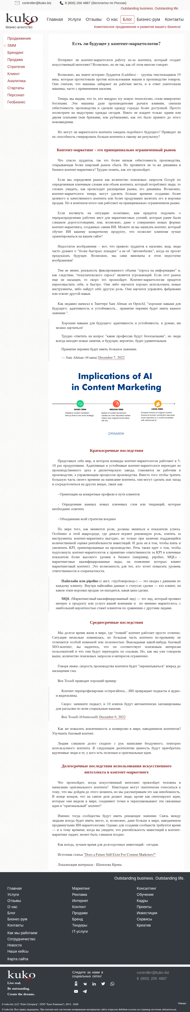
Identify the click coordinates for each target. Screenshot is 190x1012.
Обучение (145, 894)
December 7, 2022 (111, 357)
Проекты (144, 907)
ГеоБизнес (16, 102)
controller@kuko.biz (36, 3)
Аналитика (16, 81)
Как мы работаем (22, 933)
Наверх (182, 1003)
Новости (14, 945)
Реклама (79, 894)
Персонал (15, 95)
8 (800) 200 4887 (95, 3)
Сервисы (144, 919)
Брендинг (15, 52)
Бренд (77, 919)
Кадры (142, 901)
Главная (55, 19)
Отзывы (94, 19)
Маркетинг (81, 888)
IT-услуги (80, 931)
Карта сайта (17, 959)
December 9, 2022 (112, 716)
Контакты (174, 19)
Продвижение (19, 38)
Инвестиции (147, 913)
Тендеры (79, 925)
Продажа (15, 59)
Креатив (144, 925)
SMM (11, 45)
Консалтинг (146, 888)
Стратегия (16, 66)
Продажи (80, 913)
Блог (127, 19)
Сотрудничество (21, 939)
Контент (79, 907)
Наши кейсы (17, 951)
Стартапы (15, 88)
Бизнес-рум (148, 19)
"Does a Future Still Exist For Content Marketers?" (120, 854)
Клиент (13, 73)
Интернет (80, 901)
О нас (112, 19)
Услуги (74, 19)
